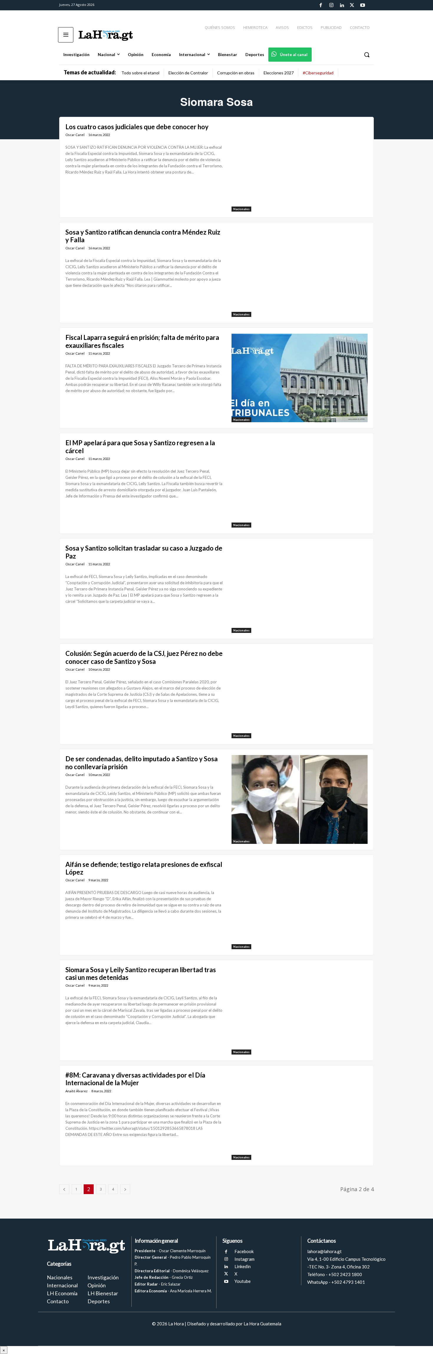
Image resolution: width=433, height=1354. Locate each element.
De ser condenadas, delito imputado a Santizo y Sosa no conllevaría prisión (141, 762)
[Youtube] (362, 5)
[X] (226, 1274)
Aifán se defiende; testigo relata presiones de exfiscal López (143, 868)
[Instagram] (331, 5)
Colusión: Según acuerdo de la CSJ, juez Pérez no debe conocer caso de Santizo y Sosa (144, 657)
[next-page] (125, 1189)
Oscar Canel (75, 135)
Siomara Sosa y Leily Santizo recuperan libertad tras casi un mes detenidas (140, 973)
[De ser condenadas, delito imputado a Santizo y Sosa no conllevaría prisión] (300, 799)
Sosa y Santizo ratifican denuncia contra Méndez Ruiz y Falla (142, 236)
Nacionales (241, 209)
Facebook (244, 1251)
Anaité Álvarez (76, 1091)
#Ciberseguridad (318, 72)
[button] (367, 55)
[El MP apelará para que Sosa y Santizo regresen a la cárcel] (300, 483)
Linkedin (242, 1266)
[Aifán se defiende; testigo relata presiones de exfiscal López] (300, 905)
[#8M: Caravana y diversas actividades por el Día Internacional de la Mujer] (300, 1115)
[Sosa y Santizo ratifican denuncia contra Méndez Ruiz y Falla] (300, 272)
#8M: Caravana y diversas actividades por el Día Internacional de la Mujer (135, 1079)
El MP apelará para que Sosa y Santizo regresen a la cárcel (140, 446)
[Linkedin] (341, 5)
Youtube (242, 1281)
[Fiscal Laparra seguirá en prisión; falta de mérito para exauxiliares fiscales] (300, 378)
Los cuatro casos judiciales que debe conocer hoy (137, 127)
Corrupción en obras (235, 72)
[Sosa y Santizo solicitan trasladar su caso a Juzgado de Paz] (300, 588)
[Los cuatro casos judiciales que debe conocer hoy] (300, 167)
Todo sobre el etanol (140, 72)
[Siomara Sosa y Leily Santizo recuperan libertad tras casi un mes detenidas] (300, 1010)
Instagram (244, 1259)
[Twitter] (352, 5)
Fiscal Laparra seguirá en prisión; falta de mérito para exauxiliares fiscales (142, 341)
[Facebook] (320, 5)
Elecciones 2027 (279, 72)
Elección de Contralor (188, 72)
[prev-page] (64, 1189)
